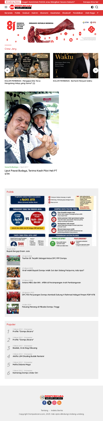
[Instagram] (54, 403)
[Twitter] (49, 403)
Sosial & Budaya (11, 167)
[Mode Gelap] (92, 7)
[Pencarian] (96, 7)
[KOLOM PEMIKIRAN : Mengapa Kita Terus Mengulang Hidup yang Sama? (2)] (27, 65)
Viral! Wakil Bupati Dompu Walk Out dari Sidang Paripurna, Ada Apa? (53, 270)
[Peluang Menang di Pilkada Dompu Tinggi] (13, 309)
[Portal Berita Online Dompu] (20, 7)
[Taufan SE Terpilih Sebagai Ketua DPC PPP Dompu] (13, 260)
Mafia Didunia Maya (22, 364)
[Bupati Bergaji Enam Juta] (51, 221)
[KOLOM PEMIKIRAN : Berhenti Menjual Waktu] (75, 65)
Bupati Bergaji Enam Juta (18, 251)
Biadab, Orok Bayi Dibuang (25, 348)
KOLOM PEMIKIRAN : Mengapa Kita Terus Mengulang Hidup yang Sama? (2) (23, 82)
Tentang (44, 410)
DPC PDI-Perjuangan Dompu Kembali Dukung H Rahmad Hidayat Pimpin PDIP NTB (58, 295)
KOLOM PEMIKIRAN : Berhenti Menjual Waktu (72, 81)
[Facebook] (44, 403)
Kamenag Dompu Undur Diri (25, 373)
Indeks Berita (57, 410)
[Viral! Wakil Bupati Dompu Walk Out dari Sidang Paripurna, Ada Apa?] (13, 272)
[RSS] (59, 403)
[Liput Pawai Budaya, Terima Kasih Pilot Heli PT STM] (32, 128)
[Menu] (6, 7)
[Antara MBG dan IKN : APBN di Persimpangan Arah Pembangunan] (13, 285)
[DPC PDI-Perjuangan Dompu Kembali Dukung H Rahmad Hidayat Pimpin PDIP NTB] (13, 297)
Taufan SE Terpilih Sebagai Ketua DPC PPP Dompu (44, 258)
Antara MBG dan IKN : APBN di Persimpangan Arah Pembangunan (51, 282)
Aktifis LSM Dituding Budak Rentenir (28, 356)
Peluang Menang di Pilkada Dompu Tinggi (40, 307)
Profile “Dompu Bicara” (23, 331)
